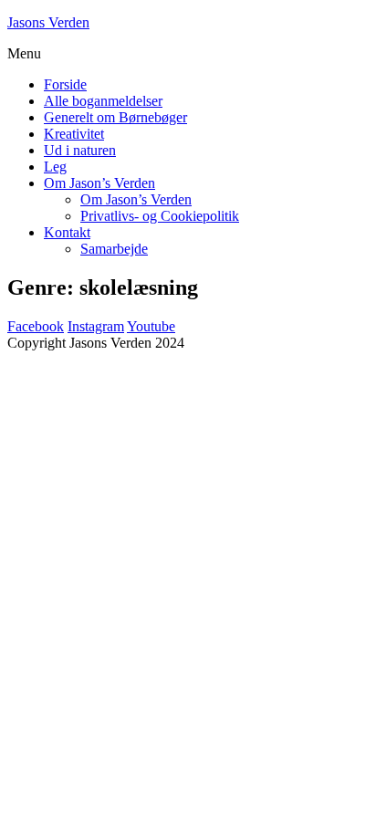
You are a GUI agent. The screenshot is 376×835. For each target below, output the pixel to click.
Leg (55, 166)
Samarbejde (114, 248)
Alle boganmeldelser (103, 101)
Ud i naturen (80, 150)
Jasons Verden (48, 22)
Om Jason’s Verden (99, 183)
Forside (65, 84)
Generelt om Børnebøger (115, 117)
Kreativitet (74, 133)
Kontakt (67, 232)
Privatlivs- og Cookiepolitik (159, 216)
